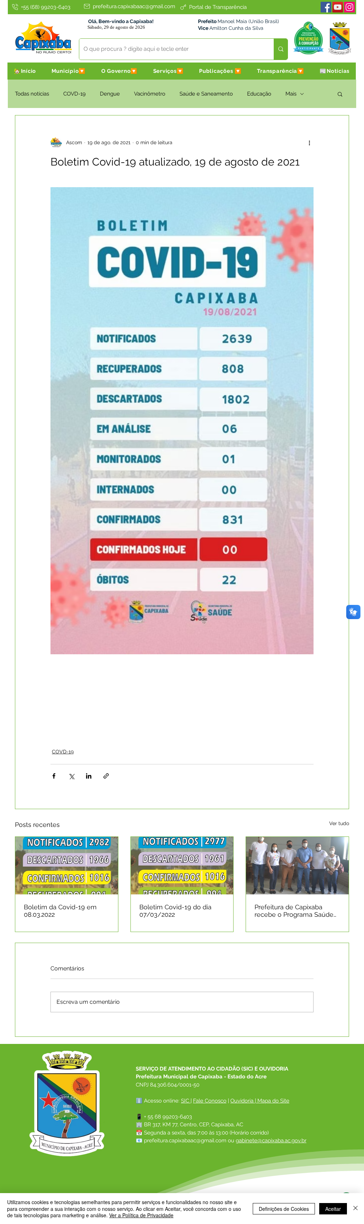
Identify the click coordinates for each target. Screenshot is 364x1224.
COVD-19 (74, 94)
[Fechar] (355, 1208)
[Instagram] (349, 7)
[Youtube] (337, 7)
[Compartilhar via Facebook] (53, 776)
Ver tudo (339, 823)
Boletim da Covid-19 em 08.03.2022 (60, 910)
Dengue (110, 94)
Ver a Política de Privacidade (141, 1215)
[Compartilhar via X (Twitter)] (71, 776)
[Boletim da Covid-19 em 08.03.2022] (66, 865)
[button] (68, 71)
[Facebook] (326, 7)
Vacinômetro (149, 94)
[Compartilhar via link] (106, 776)
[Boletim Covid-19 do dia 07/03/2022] (182, 865)
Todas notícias (32, 94)
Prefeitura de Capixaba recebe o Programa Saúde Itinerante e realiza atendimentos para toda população (294, 910)
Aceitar (333, 1208)
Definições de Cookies (284, 1208)
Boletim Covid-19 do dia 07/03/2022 (175, 910)
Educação (259, 94)
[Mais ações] (309, 142)
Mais (290, 94)
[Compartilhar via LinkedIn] (88, 776)
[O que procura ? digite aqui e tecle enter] (281, 49)
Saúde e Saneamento (206, 94)
